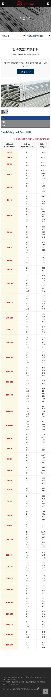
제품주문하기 (25, 71)
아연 (3, 122)
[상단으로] (45, 691)
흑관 (3, 118)
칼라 (3, 125)
